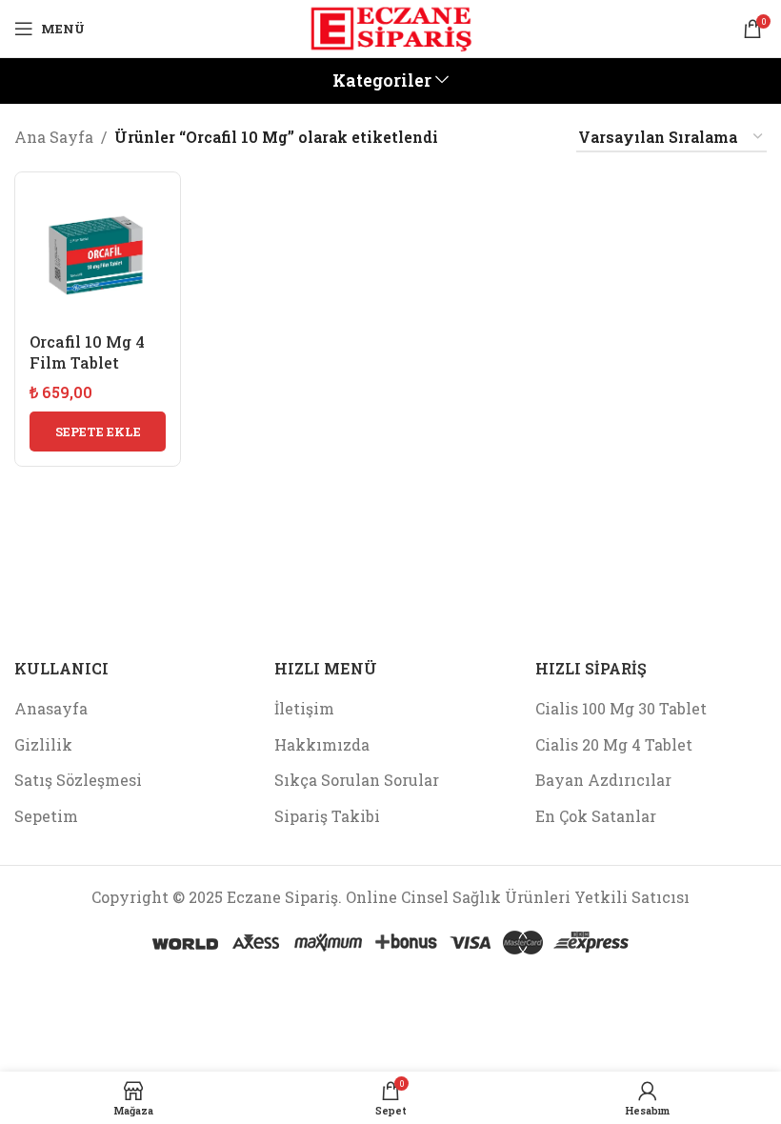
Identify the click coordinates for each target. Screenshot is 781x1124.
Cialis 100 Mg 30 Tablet (621, 708)
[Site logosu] (390, 26)
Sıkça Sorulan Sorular (356, 780)
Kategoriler (381, 81)
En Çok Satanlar (595, 816)
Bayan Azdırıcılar (603, 780)
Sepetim (46, 816)
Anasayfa (51, 708)
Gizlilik (43, 744)
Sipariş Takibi (327, 816)
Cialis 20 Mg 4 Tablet (613, 744)
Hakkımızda (322, 744)
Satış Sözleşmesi (78, 780)
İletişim (304, 708)
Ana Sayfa (53, 137)
